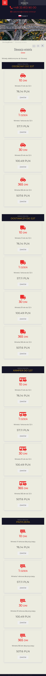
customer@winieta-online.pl (24, 12)
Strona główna (7, 42)
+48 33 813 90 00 (24, 7)
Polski (24, 16)
